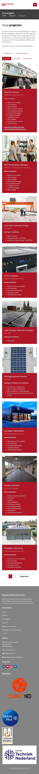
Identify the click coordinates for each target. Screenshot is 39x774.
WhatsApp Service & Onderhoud (13, 657)
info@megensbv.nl (9, 653)
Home (4, 612)
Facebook (3, 666)
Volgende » (24, 576)
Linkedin (15, 666)
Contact (4, 633)
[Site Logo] (8, 4)
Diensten (4, 615)
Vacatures (5, 623)
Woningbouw (28, 58)
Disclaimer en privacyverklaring (11, 630)
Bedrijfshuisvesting (22, 53)
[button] (35, 4)
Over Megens (6, 619)
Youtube (7, 666)
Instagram (11, 666)
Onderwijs (17, 58)
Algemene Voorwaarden (9, 626)
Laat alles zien (7, 53)
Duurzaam (6, 58)
